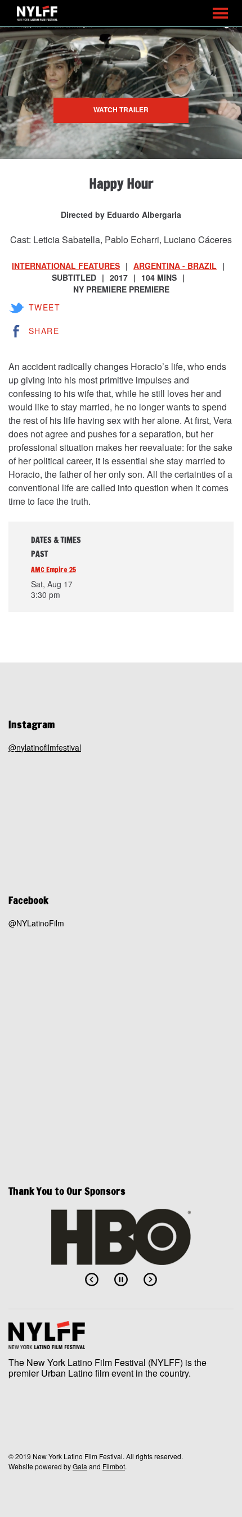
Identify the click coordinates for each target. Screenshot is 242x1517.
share (44, 330)
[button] (220, 13)
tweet (44, 307)
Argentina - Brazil (175, 265)
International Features (66, 265)
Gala (80, 1466)
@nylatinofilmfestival (44, 747)
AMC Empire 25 (53, 569)
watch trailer (121, 109)
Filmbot (113, 1466)
